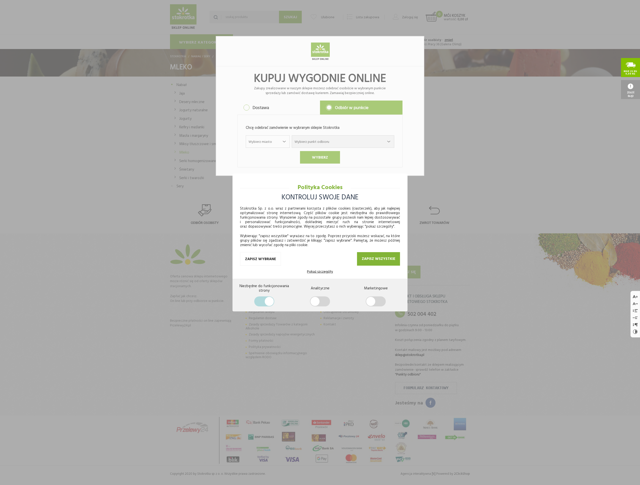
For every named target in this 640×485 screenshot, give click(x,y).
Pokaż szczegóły (320, 271)
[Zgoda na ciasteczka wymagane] (264, 301)
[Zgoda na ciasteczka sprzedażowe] (376, 301)
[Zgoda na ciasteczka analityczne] (320, 301)
